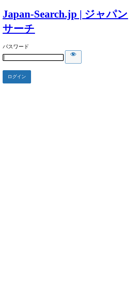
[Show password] (73, 57)
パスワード (16, 46)
